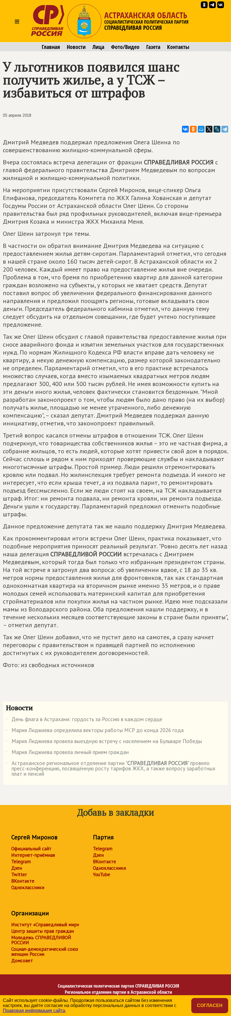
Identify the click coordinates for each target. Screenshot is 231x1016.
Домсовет (22, 960)
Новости (76, 47)
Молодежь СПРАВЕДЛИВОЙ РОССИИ (41, 940)
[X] (209, 129)
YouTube (101, 874)
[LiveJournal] (217, 129)
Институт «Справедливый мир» (45, 924)
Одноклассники (27, 887)
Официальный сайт (31, 848)
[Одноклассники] (193, 129)
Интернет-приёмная (33, 855)
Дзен (16, 868)
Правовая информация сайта (34, 1010)
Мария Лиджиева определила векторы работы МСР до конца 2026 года (95, 731)
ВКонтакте (22, 880)
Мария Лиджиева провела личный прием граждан (67, 753)
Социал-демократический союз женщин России (44, 952)
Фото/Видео (125, 47)
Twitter (19, 874)
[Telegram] (224, 129)
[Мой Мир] (201, 129)
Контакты (178, 47)
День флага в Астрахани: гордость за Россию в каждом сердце (84, 720)
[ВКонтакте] (185, 129)
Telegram (21, 861)
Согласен (210, 1005)
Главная (51, 47)
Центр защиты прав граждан (42, 931)
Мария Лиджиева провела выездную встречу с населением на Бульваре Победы (104, 742)
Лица (98, 47)
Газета (153, 47)
